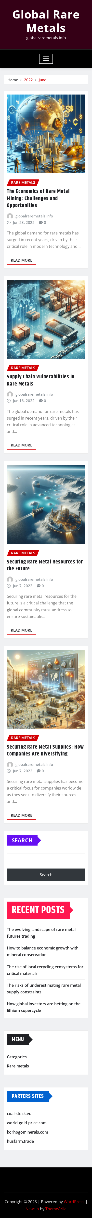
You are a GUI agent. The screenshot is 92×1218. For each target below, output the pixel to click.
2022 (28, 79)
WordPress (74, 1201)
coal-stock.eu (19, 1113)
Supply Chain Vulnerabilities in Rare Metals (41, 380)
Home (13, 79)
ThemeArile (55, 1209)
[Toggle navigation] (46, 59)
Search (22, 840)
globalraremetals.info (34, 215)
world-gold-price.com (27, 1123)
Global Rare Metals (46, 20)
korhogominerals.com (27, 1132)
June (42, 79)
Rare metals (18, 1066)
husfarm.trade (20, 1141)
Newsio (32, 1209)
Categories (17, 1057)
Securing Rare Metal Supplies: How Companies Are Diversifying (45, 750)
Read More (21, 260)
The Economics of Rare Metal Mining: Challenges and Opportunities (38, 198)
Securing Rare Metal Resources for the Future (45, 565)
